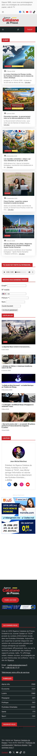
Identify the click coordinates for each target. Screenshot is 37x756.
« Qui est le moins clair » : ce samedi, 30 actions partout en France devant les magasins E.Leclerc (18, 425)
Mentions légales (20, 745)
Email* (4, 286)
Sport (5, 341)
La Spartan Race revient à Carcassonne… (16, 347)
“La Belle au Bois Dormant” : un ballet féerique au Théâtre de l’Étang (17, 386)
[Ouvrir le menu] (3, 12)
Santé (4, 712)
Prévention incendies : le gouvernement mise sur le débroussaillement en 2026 (17, 117)
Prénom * (5, 298)
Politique (14, 150)
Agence (11, 660)
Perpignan (5, 698)
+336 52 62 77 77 (12, 667)
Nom (3, 302)
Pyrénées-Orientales (17, 66)
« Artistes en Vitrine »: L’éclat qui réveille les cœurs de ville (17, 367)
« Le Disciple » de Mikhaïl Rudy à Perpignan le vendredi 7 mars (18, 405)
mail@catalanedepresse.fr (17, 665)
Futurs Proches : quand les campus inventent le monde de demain (16, 202)
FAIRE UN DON (10, 600)
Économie (7, 193)
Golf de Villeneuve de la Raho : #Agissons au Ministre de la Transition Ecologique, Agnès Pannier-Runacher (18, 245)
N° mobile (5, 290)
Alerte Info (8, 66)
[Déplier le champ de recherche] (18, 29)
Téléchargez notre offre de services (15, 672)
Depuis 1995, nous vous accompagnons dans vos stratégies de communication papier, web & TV (17, 4)
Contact (5, 752)
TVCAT (29, 30)
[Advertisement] (18, 554)
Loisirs (4, 693)
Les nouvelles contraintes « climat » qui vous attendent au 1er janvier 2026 (17, 159)
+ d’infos (8, 480)
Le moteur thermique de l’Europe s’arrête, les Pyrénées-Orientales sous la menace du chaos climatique (18, 75)
